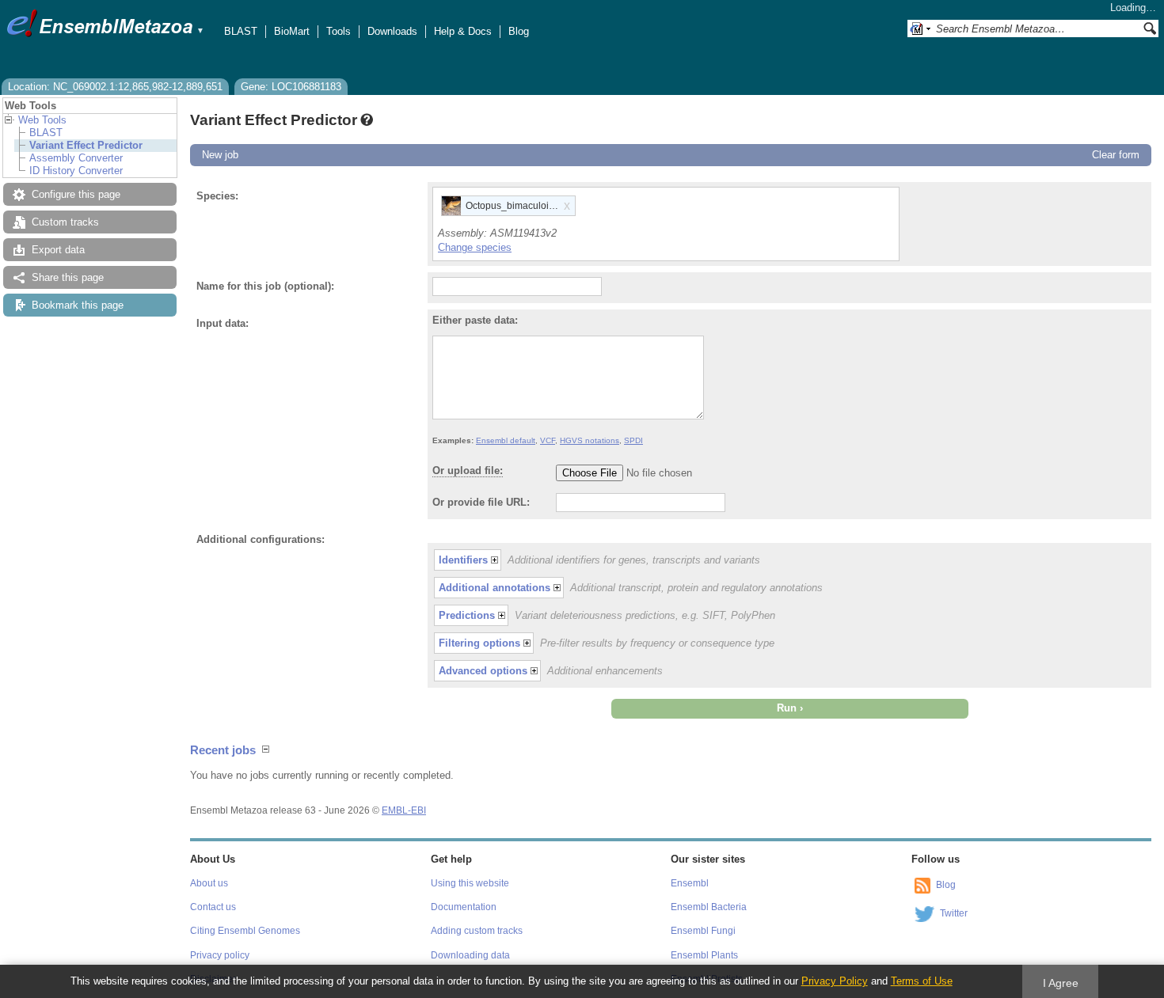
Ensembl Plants (704, 955)
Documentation (463, 907)
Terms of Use (922, 981)
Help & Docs (463, 31)
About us (209, 883)
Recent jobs (223, 750)
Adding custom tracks (477, 930)
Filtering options (479, 643)
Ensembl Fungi (703, 930)
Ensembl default (505, 440)
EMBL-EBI (404, 810)
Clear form (1115, 155)
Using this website (470, 883)
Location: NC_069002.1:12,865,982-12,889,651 (115, 87)
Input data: (222, 323)
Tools (338, 31)
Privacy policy (219, 955)
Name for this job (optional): (265, 286)
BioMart (292, 31)
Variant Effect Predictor (86, 145)
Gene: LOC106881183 (291, 87)
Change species (475, 247)
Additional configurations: (260, 539)
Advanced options (483, 671)
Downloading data (470, 955)
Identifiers (463, 560)
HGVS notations (589, 440)
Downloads (392, 31)
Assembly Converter (76, 158)
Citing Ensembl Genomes (245, 930)
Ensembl (690, 883)
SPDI (633, 440)
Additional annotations (494, 588)
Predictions (467, 615)
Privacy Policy (834, 981)
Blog (518, 31)
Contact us (213, 907)
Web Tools (42, 120)
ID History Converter (76, 170)
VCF (547, 440)
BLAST (240, 31)
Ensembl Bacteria (709, 907)
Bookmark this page (78, 305)
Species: (217, 196)
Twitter (954, 913)
